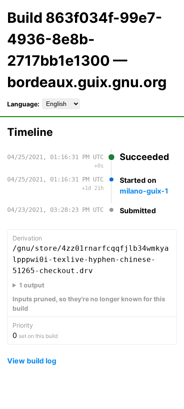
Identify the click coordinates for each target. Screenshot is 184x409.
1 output (31, 285)
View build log (31, 360)
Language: (23, 104)
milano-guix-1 (144, 190)
